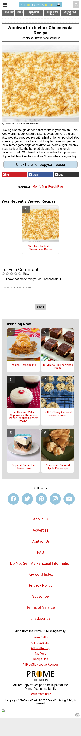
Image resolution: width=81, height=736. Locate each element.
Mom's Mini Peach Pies (47, 186)
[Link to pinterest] (41, 499)
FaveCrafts (40, 637)
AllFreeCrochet (40, 643)
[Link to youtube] (69, 499)
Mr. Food (40, 653)
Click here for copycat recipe (40, 164)
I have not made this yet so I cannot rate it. (34, 279)
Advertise (41, 530)
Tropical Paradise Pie (23, 365)
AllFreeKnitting (40, 648)
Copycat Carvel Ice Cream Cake (23, 467)
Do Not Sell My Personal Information (40, 563)
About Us (40, 519)
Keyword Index (40, 574)
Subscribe (40, 596)
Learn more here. (41, 694)
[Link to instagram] (55, 499)
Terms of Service (40, 607)
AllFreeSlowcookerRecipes (41, 664)
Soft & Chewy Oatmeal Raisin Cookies (58, 414)
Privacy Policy (40, 585)
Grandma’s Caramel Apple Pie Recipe (58, 467)
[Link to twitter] (27, 499)
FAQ (40, 552)
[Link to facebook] (13, 499)
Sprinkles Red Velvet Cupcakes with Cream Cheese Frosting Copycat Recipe (23, 417)
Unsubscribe (40, 618)
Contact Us (40, 541)
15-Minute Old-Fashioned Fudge (58, 367)
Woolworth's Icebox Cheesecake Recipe (40, 248)
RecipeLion (40, 659)
